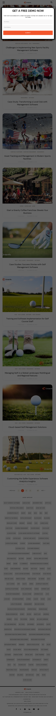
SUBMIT (28, 33)
